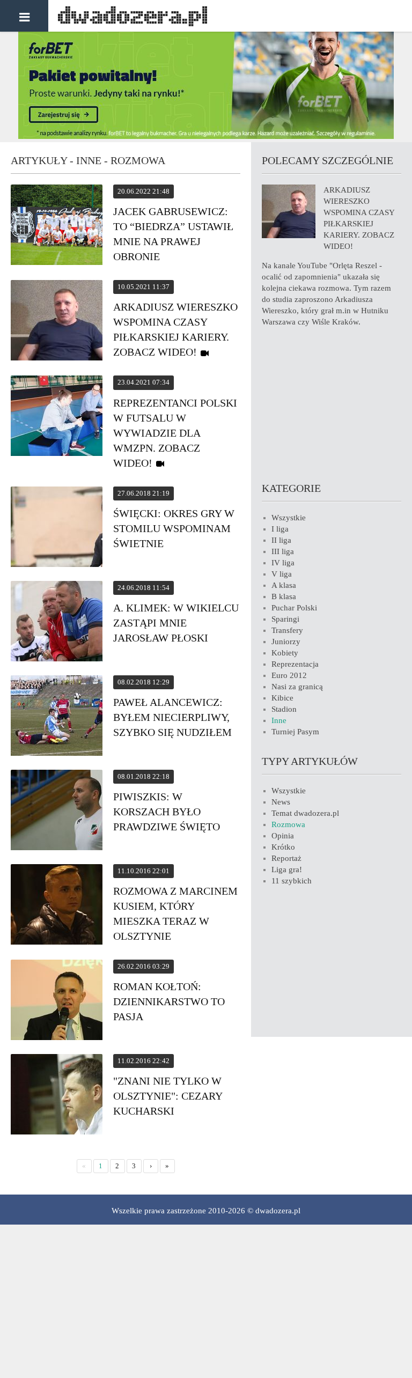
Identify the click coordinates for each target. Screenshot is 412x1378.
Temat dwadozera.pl (305, 813)
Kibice (282, 698)
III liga (282, 551)
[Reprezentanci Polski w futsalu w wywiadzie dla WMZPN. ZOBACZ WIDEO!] (56, 417)
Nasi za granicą (297, 686)
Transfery (287, 630)
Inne (278, 720)
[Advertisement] (331, 403)
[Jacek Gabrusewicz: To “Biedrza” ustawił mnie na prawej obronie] (56, 226)
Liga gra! (286, 869)
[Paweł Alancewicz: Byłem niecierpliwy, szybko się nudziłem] (56, 717)
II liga (281, 540)
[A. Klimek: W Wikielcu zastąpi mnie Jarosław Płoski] (56, 623)
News (280, 802)
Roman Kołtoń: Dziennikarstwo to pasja (169, 1001)
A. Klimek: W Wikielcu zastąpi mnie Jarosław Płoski (176, 623)
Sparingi (285, 619)
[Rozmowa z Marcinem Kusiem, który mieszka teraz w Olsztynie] (56, 906)
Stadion (284, 709)
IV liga (283, 562)
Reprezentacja (295, 664)
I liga (280, 529)
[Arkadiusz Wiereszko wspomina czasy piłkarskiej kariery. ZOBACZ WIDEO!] (56, 322)
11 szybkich (291, 880)
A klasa (283, 585)
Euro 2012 (289, 675)
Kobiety (284, 653)
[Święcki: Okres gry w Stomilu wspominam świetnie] (56, 528)
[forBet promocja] (206, 136)
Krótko (283, 847)
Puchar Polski (294, 607)
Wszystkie (288, 517)
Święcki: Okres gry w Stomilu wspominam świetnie (173, 528)
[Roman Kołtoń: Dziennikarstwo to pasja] (56, 1001)
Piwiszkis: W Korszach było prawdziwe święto (166, 811)
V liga (281, 574)
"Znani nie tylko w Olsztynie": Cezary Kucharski (167, 1096)
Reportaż (286, 858)
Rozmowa (288, 824)
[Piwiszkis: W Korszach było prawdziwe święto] (56, 811)
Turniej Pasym (295, 731)
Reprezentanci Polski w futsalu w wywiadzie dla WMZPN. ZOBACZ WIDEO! (175, 433)
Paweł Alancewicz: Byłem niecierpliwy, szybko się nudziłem (172, 717)
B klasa (283, 596)
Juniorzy (285, 641)
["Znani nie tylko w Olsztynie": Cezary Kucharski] (56, 1096)
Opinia (282, 835)
